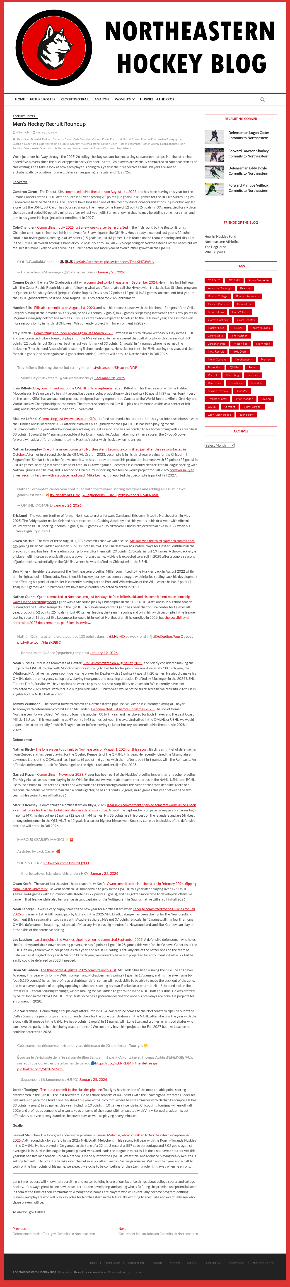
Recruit (212, 375)
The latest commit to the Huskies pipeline (71, 1090)
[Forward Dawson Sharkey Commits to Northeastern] (214, 155)
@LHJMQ (117, 636)
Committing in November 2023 (60, 774)
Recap (252, 367)
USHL (212, 406)
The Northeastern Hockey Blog (34, 1272)
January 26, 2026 (68, 505)
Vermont (229, 406)
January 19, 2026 (104, 652)
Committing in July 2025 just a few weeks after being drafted (82, 227)
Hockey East (216, 327)
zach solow (247, 414)
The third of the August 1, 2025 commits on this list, (79, 970)
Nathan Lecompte (129, 143)
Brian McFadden (41, 139)
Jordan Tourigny (167, 139)
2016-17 (214, 280)
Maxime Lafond (90, 143)
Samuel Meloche (82, 148)
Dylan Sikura (216, 312)
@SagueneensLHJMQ (100, 495)
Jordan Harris (216, 343)
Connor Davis (100, 139)
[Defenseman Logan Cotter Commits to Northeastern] (214, 137)
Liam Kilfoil (31, 143)
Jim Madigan (239, 335)
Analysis (102, 99)
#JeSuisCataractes (88, 261)
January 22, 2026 (104, 873)
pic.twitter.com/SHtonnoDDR (113, 367)
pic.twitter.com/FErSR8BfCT (40, 642)
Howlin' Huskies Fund (220, 236)
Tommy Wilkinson (105, 148)
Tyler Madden (244, 399)
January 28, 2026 (93, 1079)
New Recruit (216, 351)
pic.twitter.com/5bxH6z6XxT (40, 1069)
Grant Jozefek (246, 320)
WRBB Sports (215, 252)
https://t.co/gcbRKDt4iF (115, 1063)
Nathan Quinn (150, 143)
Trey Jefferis (124, 148)
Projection (214, 367)
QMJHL (235, 367)
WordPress (99, 1272)
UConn (266, 399)
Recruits (253, 375)
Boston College (217, 296)
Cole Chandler (82, 139)
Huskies (237, 327)
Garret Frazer (131, 139)
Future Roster (43, 99)
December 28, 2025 (109, 378)
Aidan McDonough (220, 288)
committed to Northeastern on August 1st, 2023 (100, 192)
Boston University (247, 296)
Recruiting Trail (75, 99)
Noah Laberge (168, 143)
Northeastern (243, 359)
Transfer (242, 391)
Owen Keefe (31, 148)
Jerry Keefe (215, 335)
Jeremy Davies (260, 327)
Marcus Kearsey (70, 143)
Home (20, 99)
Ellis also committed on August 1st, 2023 (64, 308)
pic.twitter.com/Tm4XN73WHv (129, 261)
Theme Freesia (82, 1272)
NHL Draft (239, 351)
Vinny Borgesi (252, 406)
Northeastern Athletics (222, 241)
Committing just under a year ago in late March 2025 (73, 333)
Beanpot (245, 288)
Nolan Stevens (217, 359)
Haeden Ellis (148, 139)
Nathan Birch (109, 143)
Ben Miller (23, 139)
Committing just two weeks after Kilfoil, (68, 419)
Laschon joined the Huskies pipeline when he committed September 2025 (88, 939)
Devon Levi (244, 304)
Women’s (123, 99)
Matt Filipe (241, 343)
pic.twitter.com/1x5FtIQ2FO (66, 863)
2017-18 (234, 280)
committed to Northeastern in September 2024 (122, 282)
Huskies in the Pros (157, 99)
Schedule (257, 383)
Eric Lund (116, 139)
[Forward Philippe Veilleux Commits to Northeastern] (214, 190)
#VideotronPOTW (65, 495)
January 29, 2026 (46, 132)
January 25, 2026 (111, 272)
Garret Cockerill (218, 320)
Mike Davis (22, 132)
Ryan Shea (236, 383)
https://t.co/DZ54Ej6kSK (138, 495)
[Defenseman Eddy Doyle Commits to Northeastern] (214, 172)
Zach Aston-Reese (219, 414)
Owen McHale (48, 148)
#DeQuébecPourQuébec (173, 636)
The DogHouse (216, 247)
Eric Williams (240, 312)
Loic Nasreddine (49, 143)
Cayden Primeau (218, 304)
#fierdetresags (146, 1063)
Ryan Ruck (214, 383)
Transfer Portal (217, 399)
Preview (266, 359)
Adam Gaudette (259, 280)
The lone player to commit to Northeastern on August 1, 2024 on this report (92, 749)
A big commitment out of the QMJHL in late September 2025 (77, 388)
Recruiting (64, 148)
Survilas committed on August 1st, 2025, (113, 663)
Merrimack (263, 343)
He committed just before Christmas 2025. (123, 709)
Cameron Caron (62, 139)
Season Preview (218, 391)
